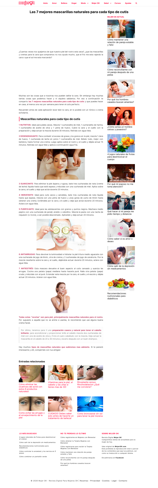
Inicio (45, 3)
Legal (114, 481)
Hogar (74, 3)
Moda (83, 3)
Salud (106, 3)
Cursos (118, 3)
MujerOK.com (120, 446)
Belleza (64, 3)
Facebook (120, 458)
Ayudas (128, 3)
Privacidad (95, 481)
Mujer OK (96, 3)
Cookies (106, 481)
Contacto (123, 481)
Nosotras (84, 481)
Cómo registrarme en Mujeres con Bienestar (78, 437)
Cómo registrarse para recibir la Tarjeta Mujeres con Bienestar (76, 447)
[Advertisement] (61, 32)
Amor (54, 3)
